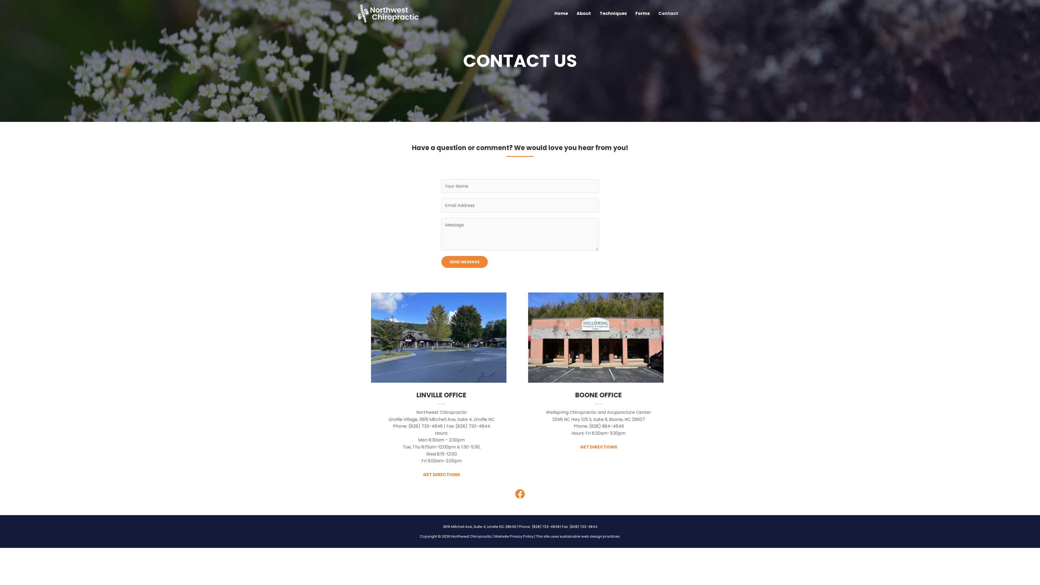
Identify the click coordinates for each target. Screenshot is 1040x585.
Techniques (613, 13)
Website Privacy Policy (514, 536)
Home (561, 13)
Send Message (465, 262)
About (584, 13)
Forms (642, 13)
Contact (668, 13)
